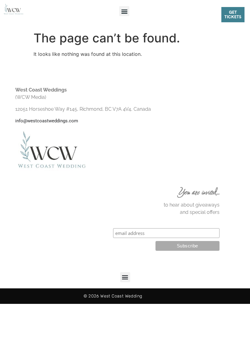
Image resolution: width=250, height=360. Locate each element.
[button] (124, 11)
